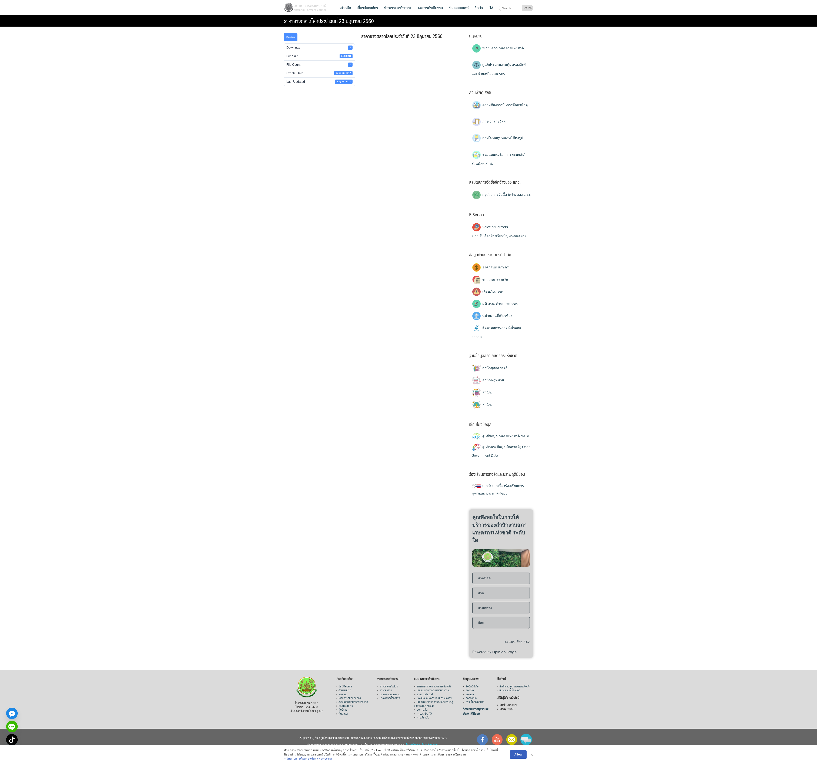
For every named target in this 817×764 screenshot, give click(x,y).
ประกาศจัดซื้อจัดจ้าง (390, 697)
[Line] (12, 726)
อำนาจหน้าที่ (345, 690)
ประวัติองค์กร (345, 686)
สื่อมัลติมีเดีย (472, 686)
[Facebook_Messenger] (12, 713)
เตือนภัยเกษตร (492, 291)
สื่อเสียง (470, 694)
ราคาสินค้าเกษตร (495, 267)
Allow (518, 754)
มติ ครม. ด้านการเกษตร (499, 303)
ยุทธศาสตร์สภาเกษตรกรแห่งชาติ (434, 686)
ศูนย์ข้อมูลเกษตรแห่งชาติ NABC (505, 436)
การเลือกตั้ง (423, 717)
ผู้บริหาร (343, 709)
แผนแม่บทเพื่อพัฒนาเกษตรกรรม (433, 690)
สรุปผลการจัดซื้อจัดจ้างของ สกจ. (506, 195)
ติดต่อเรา (343, 713)
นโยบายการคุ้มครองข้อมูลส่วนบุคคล (308, 758)
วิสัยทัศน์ (343, 694)
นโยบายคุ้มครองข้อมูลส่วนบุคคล (421, 744)
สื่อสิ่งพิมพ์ (471, 697)
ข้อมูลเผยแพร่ (459, 7)
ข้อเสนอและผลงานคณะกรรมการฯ (434, 697)
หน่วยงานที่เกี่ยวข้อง (496, 316)
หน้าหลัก (345, 7)
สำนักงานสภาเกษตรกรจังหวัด (514, 686)
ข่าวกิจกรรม (386, 690)
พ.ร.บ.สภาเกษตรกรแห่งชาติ (502, 48)
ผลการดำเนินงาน (430, 7)
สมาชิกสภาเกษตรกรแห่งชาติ (353, 701)
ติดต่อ (478, 7)
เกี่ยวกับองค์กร (367, 7)
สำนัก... (487, 392)
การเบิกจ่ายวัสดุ (493, 121)
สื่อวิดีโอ (470, 690)
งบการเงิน (422, 709)
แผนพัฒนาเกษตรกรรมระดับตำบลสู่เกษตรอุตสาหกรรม (433, 703)
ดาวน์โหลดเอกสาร (475, 701)
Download (290, 37)
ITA (490, 7)
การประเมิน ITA (424, 713)
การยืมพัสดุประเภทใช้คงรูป (502, 138)
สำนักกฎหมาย (492, 380)
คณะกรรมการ (346, 705)
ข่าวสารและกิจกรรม (398, 7)
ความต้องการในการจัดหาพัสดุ (504, 105)
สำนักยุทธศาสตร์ (494, 368)
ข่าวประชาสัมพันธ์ (389, 686)
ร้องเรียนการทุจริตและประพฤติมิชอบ (476, 711)
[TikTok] (12, 739)
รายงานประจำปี (425, 694)
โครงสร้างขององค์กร (350, 697)
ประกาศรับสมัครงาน (390, 694)
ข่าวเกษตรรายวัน (494, 279)
